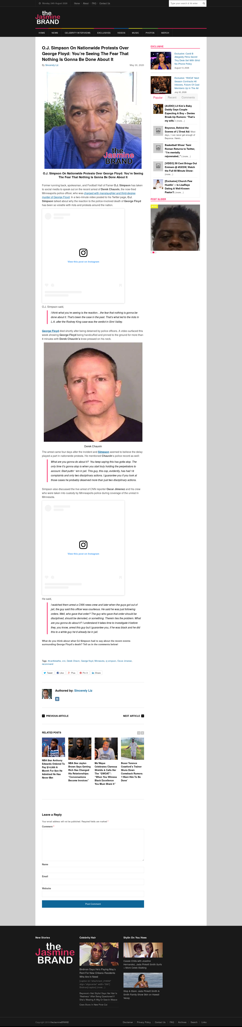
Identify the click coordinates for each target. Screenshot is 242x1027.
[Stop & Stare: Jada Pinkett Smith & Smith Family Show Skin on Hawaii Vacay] (143, 980)
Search (194, 1022)
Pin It (85, 672)
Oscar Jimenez (124, 660)
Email (45, 876)
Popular (158, 97)
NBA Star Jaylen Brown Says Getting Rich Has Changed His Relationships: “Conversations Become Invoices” (79, 771)
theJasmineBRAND (59, 1022)
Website (46, 888)
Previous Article (57, 715)
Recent (172, 97)
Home (77, 3)
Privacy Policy (144, 1022)
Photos (150, 32)
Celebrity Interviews (78, 32)
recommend (47, 663)
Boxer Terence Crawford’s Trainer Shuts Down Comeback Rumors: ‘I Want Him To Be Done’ (132, 771)
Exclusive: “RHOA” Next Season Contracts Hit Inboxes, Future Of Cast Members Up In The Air (187, 83)
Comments (188, 97)
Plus (73, 672)
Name (45, 864)
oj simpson (111, 660)
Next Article (131, 715)
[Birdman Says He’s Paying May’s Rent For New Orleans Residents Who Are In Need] (99, 954)
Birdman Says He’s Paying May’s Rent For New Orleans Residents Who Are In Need (98, 972)
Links (204, 1022)
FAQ (94, 3)
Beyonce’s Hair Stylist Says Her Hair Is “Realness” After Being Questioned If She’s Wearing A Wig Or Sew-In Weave (98, 996)
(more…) (180, 113)
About (86, 3)
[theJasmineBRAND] (47, 17)
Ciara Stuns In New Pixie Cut (93, 1004)
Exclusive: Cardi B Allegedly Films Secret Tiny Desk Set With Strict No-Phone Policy (187, 58)
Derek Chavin (73, 660)
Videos (121, 32)
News (55, 32)
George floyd (87, 660)
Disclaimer (128, 1022)
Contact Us (104, 3)
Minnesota (99, 660)
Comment (48, 826)
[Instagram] (57, 699)
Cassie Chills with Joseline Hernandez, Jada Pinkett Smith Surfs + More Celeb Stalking (142, 964)
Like (62, 672)
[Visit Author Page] (47, 694)
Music (135, 32)
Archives (182, 1022)
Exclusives (104, 32)
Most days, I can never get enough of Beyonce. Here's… (180, 133)
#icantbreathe (54, 660)
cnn (64, 660)
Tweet (50, 672)
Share (98, 672)
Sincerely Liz (51, 65)
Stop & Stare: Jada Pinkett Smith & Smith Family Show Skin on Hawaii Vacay (141, 994)
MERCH (165, 32)
